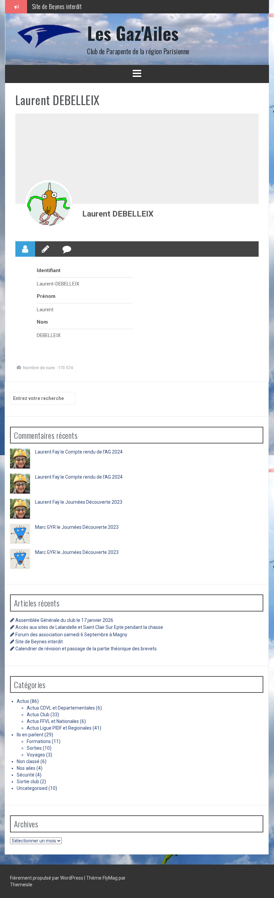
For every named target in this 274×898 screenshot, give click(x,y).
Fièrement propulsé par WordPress (47, 878)
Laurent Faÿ (47, 452)
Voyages (36, 754)
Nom (42, 322)
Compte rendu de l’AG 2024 (94, 452)
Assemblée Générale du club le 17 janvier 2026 (64, 620)
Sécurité (25, 775)
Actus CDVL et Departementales (61, 708)
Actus (23, 701)
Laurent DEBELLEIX (117, 214)
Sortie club (28, 781)
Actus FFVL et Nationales (53, 721)
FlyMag (110, 878)
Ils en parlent (30, 734)
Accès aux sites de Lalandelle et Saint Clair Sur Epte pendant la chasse (89, 627)
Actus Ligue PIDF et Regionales (59, 728)
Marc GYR (45, 527)
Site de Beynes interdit (57, 6)
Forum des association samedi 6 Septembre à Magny (71, 634)
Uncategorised (32, 788)
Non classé (28, 761)
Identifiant (48, 270)
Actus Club (38, 714)
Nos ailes (26, 768)
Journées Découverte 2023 (93, 502)
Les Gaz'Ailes (133, 33)
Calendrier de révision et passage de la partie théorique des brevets (86, 648)
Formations (39, 741)
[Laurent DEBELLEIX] (48, 203)
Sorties (34, 748)
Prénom (46, 296)
